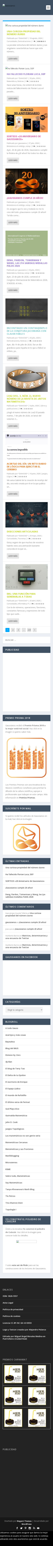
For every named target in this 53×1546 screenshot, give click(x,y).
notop (28, 146)
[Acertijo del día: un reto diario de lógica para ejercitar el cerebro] (26, 447)
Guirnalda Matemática (16, 1115)
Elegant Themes (24, 1521)
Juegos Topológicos (14, 1129)
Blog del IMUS (11, 1048)
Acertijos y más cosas (15, 1035)
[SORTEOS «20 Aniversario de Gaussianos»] (26, 119)
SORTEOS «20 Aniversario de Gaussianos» (24, 138)
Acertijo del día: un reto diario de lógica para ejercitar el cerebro (26, 466)
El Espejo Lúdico (12, 1088)
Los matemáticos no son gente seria (22, 1135)
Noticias (21, 81)
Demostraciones (24, 41)
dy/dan (8, 1061)
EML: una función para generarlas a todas (21, 595)
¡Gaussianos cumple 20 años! (25, 198)
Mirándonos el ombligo (16, 146)
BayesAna (10, 1041)
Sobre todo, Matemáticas (17, 1176)
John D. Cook (11, 1122)
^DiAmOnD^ (23, 38)
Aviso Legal (8, 1302)
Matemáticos (12, 81)
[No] (13, 1544)
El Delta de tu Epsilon (15, 1075)
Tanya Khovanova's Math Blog (19, 1189)
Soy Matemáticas (13, 1182)
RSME (8, 1169)
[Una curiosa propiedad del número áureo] (26, 25)
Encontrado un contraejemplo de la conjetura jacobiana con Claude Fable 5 (27, 331)
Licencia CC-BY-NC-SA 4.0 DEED (17, 1323)
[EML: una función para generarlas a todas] (26, 577)
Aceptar (6, 1543)
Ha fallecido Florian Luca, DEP (26, 74)
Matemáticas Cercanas (16, 1142)
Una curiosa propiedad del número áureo (24, 33)
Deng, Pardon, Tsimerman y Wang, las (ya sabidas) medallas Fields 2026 (27, 263)
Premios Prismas (27, 797)
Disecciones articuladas (22, 531)
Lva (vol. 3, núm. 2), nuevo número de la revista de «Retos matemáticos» (26, 398)
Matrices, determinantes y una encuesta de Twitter (26, 936)
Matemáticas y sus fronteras (19, 1149)
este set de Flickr (20, 1265)
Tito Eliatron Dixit (14, 1203)
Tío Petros (10, 1196)
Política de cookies (11, 1316)
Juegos (44, 473)
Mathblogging (12, 1155)
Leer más (12, 58)
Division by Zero (13, 1055)
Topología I (10, 1209)
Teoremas (22, 538)
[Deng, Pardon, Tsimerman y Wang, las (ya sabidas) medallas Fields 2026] (26, 243)
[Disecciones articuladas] (26, 515)
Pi (28, 604)
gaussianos (22, 143)
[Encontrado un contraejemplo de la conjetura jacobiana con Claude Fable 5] (26, 311)
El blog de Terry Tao (15, 1068)
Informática (22, 604)
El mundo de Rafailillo (15, 1095)
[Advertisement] (26, 682)
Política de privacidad (13, 1309)
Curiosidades (12, 41)
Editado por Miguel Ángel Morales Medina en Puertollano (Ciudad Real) (24, 1337)
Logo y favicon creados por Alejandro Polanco (24, 1329)
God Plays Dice (12, 1109)
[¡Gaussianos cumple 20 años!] (26, 181)
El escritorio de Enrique (16, 1082)
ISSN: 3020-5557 (10, 1296)
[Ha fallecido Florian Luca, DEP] (26, 68)
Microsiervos (11, 1162)
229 (29, 630)
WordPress (27, 1524)
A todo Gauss (11, 1028)
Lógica (9, 476)
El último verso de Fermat (17, 1102)
